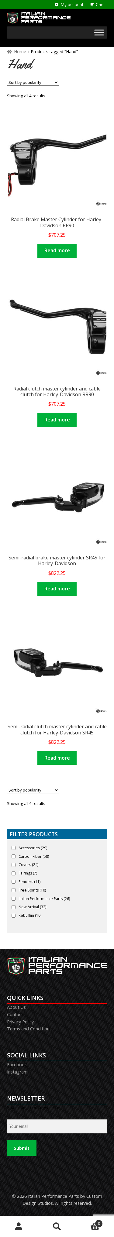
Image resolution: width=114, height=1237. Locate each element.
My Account (19, 1226)
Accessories (33, 847)
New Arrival (32, 906)
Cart (100, 4)
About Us (16, 1007)
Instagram (17, 1072)
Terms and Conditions (29, 1029)
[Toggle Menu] (99, 33)
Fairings (28, 873)
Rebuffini (30, 915)
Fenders (29, 881)
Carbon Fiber (34, 856)
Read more (57, 250)
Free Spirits (32, 890)
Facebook (17, 1064)
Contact (15, 1014)
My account (72, 4)
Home (20, 51)
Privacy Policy (20, 1022)
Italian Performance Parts (44, 898)
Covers (28, 864)
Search (57, 1226)
